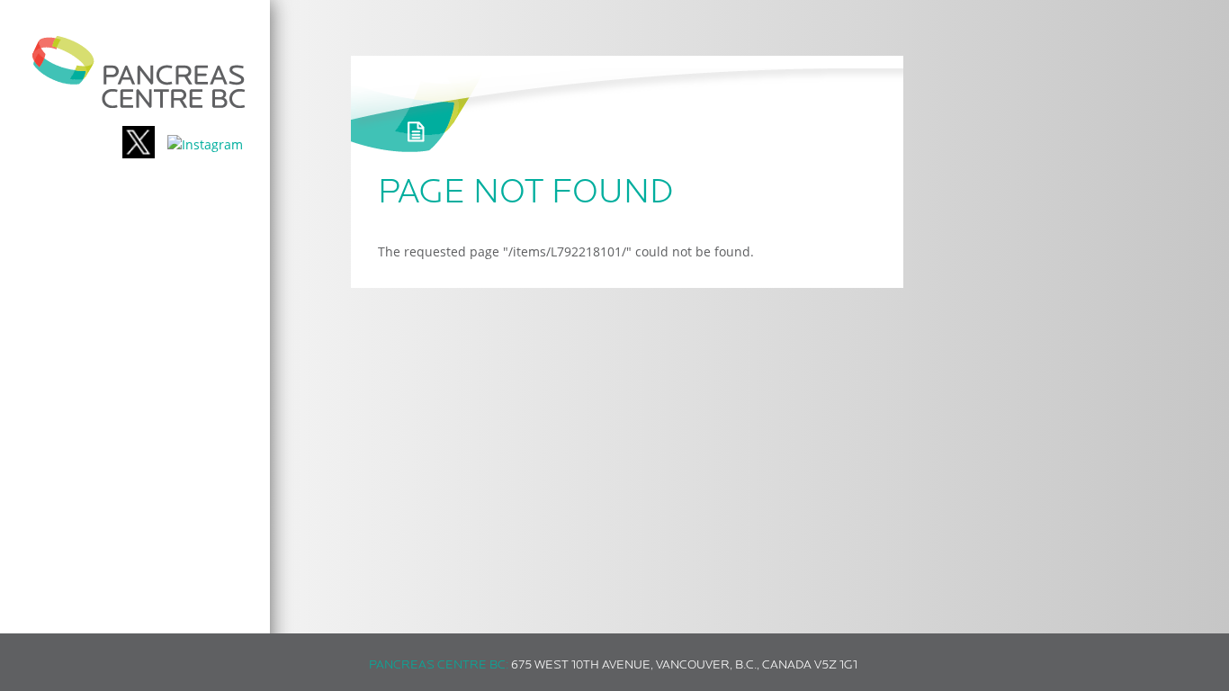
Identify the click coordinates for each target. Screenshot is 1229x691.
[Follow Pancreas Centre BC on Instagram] (205, 144)
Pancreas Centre (139, 72)
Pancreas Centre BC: (438, 665)
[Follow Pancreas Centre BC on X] (138, 144)
